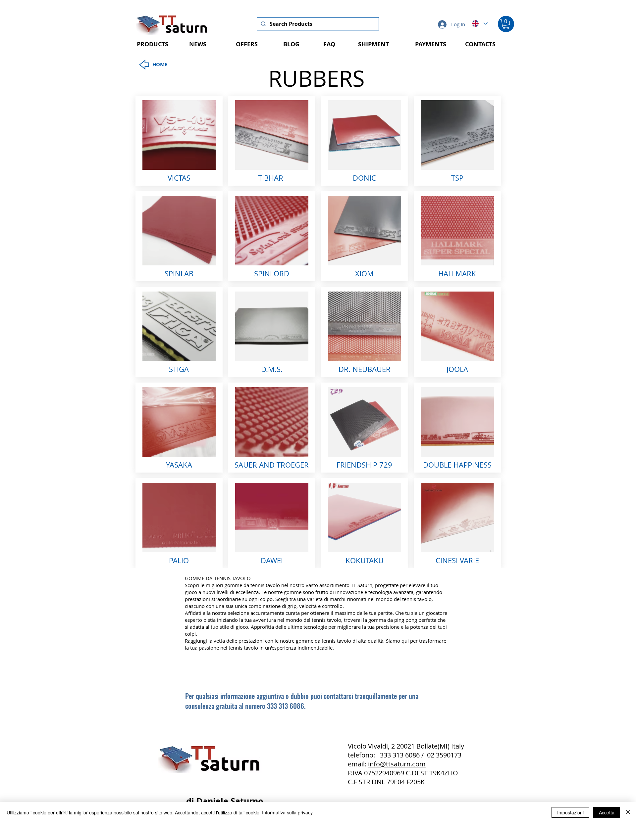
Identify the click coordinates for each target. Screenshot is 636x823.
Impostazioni (570, 812)
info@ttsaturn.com (397, 763)
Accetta (606, 812)
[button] (506, 24)
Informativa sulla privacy (287, 812)
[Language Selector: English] (479, 23)
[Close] (628, 812)
